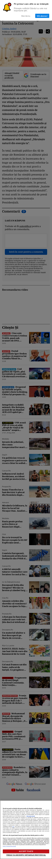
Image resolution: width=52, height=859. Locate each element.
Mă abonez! (42, 15)
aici (13, 826)
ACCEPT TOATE (26, 851)
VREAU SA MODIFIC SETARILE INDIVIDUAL (26, 855)
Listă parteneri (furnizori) (9, 846)
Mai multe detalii (30, 816)
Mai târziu (25, 15)
